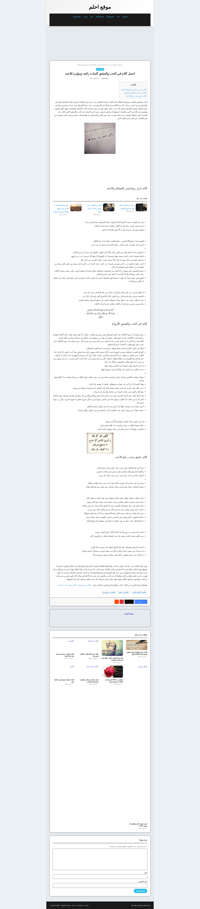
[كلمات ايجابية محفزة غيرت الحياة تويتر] (63, 672)
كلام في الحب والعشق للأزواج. (135, 93)
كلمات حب (113, 65)
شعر (91, 16)
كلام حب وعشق (84, 585)
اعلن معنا (80, 905)
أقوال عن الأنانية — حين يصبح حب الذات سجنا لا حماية (94, 208)
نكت (118, 16)
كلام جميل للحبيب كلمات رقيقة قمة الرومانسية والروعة (112, 659)
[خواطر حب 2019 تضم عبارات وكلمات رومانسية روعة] (112, 672)
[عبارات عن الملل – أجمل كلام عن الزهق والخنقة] (141, 207)
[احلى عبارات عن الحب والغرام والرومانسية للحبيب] (88, 672)
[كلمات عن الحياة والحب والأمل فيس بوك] (88, 646)
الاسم (145, 872)
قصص (85, 16)
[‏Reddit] (117, 602)
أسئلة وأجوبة (77, 16)
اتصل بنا (86, 905)
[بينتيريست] (122, 602)
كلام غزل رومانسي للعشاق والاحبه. (133, 90)
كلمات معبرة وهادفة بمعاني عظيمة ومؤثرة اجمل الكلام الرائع (136, 653)
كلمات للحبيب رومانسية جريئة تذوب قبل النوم (65, 655)
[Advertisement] (136, 42)
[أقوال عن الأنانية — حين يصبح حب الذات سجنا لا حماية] (108, 207)
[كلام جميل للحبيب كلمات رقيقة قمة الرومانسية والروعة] (112, 648)
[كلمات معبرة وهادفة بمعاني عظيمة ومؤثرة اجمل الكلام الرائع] (136, 645)
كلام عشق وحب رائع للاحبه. (136, 96)
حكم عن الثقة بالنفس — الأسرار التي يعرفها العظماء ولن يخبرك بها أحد (61, 208)
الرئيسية (125, 16)
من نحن (74, 905)
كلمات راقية (123, 592)
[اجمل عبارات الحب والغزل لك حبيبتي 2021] (136, 744)
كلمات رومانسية (108, 592)
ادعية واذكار (110, 16)
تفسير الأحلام (100, 16)
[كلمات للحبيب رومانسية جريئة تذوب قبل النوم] (63, 646)
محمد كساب (105, 78)
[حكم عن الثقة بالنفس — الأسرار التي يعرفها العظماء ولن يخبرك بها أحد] (76, 207)
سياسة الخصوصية (66, 905)
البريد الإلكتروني (142, 881)
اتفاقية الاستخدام (55, 905)
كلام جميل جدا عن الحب (66, 585)
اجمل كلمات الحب (138, 592)
